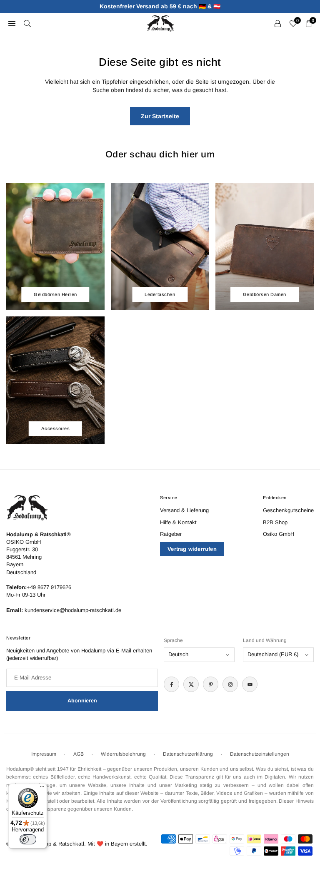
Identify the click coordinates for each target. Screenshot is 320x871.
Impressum (43, 754)
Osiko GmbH (278, 534)
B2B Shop (275, 522)
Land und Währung (265, 640)
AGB (78, 754)
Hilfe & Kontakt (178, 522)
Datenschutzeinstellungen (259, 754)
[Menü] (42, 789)
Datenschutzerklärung (188, 754)
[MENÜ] (12, 23)
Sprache (173, 640)
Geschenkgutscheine (288, 510)
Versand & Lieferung (184, 510)
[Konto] (277, 23)
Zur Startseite (160, 116)
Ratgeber (171, 534)
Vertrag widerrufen (192, 549)
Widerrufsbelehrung (123, 754)
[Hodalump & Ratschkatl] (160, 22)
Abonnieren (82, 701)
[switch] (28, 839)
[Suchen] (27, 23)
